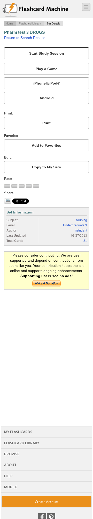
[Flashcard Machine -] (35, 10)
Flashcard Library (30, 23)
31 (85, 241)
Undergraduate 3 (75, 225)
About (10, 465)
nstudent (81, 230)
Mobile (10, 487)
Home (9, 23)
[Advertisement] (46, 341)
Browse (11, 454)
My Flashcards (18, 432)
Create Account (46, 502)
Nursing (81, 220)
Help (8, 476)
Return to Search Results (24, 38)
